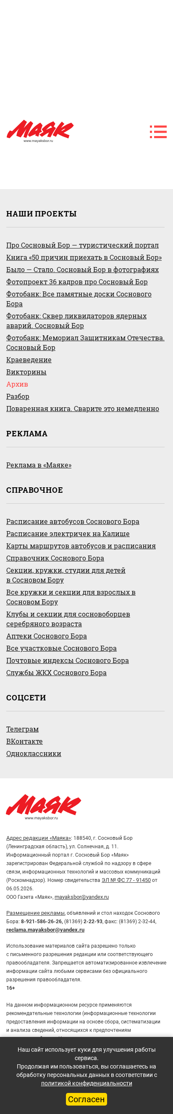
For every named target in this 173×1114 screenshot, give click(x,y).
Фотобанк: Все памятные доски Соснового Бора (79, 298)
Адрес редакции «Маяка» (38, 838)
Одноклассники (33, 753)
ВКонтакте (24, 741)
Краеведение (29, 359)
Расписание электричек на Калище (68, 533)
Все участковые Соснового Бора (61, 648)
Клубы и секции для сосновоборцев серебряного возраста (68, 618)
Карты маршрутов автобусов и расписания (81, 545)
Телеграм (22, 728)
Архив (17, 383)
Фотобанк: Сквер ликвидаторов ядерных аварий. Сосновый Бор (76, 320)
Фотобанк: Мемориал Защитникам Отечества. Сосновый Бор (85, 342)
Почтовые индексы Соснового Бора (67, 660)
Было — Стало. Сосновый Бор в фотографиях (82, 269)
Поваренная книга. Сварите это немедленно (82, 408)
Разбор (17, 396)
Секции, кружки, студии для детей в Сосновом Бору (66, 575)
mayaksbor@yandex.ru (82, 897)
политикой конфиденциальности (86, 1083)
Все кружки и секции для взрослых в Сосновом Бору (71, 597)
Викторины (26, 371)
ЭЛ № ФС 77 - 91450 (126, 880)
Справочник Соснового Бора (55, 557)
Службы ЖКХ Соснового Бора (56, 672)
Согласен (86, 1099)
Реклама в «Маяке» (38, 464)
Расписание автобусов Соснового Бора (72, 521)
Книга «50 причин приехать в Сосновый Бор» (84, 257)
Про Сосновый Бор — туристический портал (82, 244)
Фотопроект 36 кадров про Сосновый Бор (77, 281)
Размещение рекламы (35, 913)
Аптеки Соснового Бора (46, 635)
